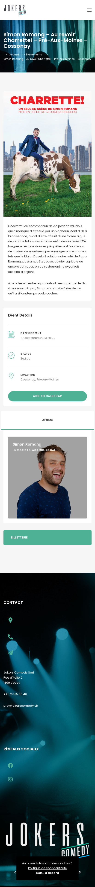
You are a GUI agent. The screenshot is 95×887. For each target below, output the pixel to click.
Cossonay (28, 379)
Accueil (14, 54)
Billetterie (19, 537)
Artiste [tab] (47, 420)
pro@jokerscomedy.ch (20, 705)
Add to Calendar (47, 396)
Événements (34, 54)
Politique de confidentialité (47, 868)
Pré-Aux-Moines (48, 379)
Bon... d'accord (47, 873)
